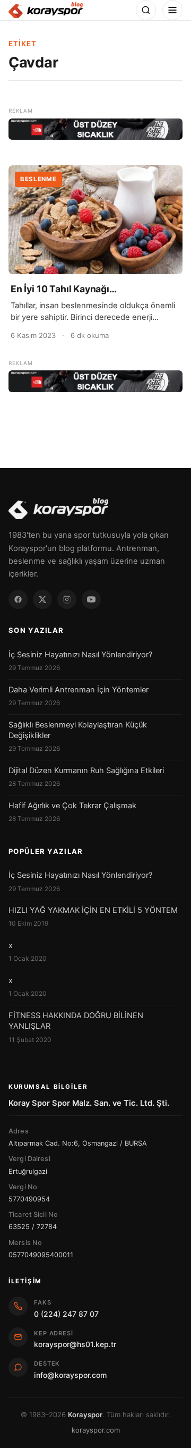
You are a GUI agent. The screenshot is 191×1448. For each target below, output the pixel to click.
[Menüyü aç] (172, 10)
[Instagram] (66, 599)
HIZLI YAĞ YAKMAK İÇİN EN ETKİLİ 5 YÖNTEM (93, 910)
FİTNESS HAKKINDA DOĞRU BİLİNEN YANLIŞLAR (75, 1021)
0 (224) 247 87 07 (66, 1313)
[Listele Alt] (95, 381)
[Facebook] (18, 599)
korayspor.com (96, 1430)
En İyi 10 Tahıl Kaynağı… (64, 288)
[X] (42, 599)
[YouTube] (91, 599)
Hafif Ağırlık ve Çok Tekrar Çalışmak (72, 805)
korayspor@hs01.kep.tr (75, 1344)
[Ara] (146, 10)
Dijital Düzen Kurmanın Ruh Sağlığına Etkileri (86, 770)
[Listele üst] (95, 129)
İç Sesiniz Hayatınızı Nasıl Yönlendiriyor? (80, 654)
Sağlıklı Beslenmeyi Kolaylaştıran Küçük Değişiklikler (77, 730)
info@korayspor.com (70, 1374)
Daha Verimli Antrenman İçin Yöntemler (78, 690)
